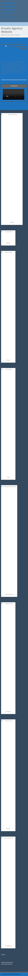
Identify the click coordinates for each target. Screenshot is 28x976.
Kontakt (3, 954)
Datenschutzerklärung (6, 964)
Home (3, 35)
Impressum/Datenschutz (7, 962)
